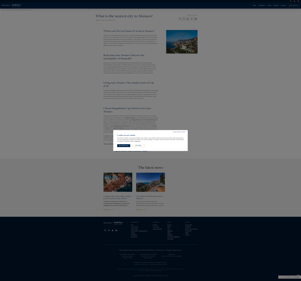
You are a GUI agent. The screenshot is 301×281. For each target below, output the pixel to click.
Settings (138, 145)
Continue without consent (179, 132)
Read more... (138, 141)
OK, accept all (124, 145)
